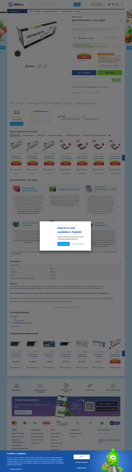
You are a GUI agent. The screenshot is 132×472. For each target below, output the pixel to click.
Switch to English (64, 244)
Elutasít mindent (81, 468)
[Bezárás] (89, 223)
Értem (82, 457)
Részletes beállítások (81, 462)
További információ (15, 469)
